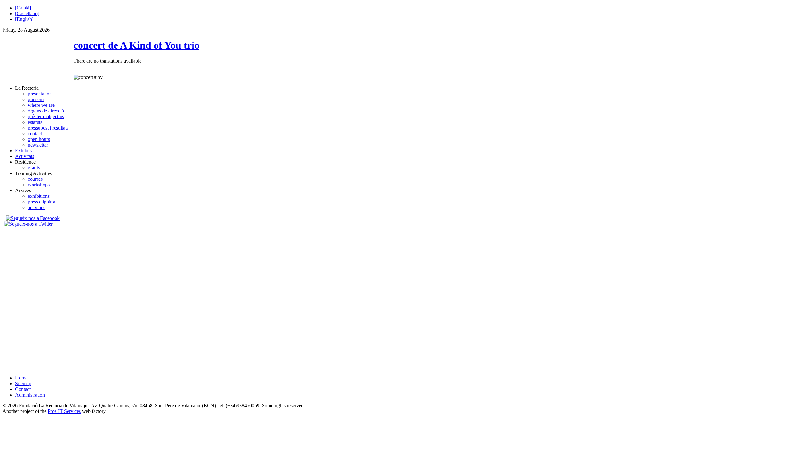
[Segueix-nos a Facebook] (32, 218)
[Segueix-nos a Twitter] (29, 224)
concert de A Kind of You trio (136, 45)
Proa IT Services (64, 411)
